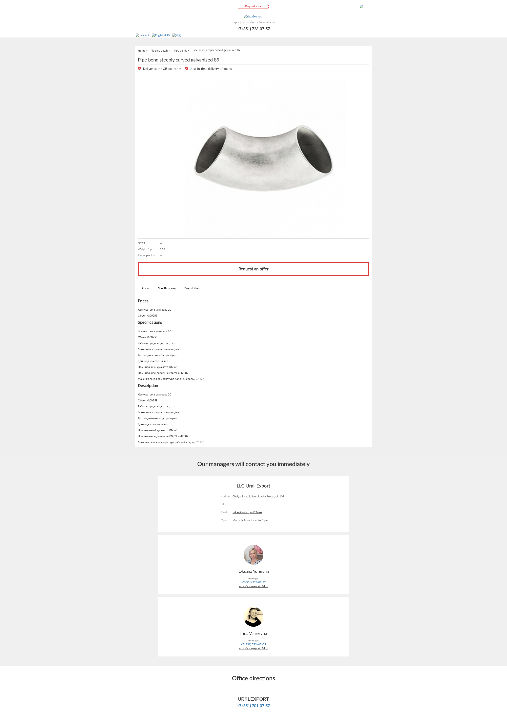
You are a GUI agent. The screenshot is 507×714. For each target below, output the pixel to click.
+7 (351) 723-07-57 (253, 29)
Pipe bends (180, 50)
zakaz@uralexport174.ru (247, 512)
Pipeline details (160, 50)
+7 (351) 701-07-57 (253, 706)
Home (141, 50)
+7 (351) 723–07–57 (253, 644)
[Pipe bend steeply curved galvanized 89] (253, 156)
